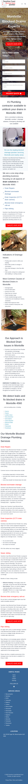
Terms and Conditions (17, 780)
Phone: (4, 66)
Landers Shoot (8, 415)
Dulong (7, 424)
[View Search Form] (25, 4)
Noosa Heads (9, 706)
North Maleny (8, 418)
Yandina (8, 725)
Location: (5, 77)
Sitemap (14, 680)
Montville (8, 719)
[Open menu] (22, 4)
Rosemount (8, 723)
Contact (14, 678)
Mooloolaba (8, 710)
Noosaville (8, 708)
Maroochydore (9, 694)
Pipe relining (5, 627)
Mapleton (8, 715)
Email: (4, 71)
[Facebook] (14, 686)
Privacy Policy (9, 780)
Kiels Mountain (9, 712)
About (14, 676)
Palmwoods (8, 426)
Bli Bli (7, 698)
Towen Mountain (9, 420)
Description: (5, 83)
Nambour (8, 696)
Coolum (7, 704)
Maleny (7, 717)
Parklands (8, 721)
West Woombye (9, 416)
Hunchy (7, 411)
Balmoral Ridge (9, 422)
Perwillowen (8, 428)
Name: (4, 60)
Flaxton (7, 413)
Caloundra (8, 700)
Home (14, 675)
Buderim (8, 702)
